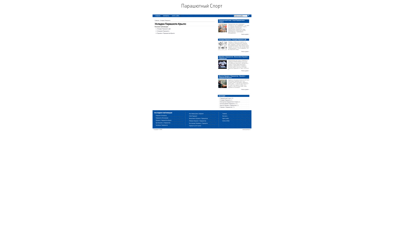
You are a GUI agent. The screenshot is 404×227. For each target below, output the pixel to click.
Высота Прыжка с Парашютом (228, 105)
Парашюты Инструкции (162, 118)
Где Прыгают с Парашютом (163, 122)
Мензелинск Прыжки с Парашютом (198, 118)
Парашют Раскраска (161, 115)
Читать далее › (245, 34)
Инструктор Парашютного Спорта (229, 101)
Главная (157, 15)
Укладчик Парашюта (163, 31)
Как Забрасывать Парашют (196, 113)
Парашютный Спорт (225, 98)
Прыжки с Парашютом (226, 107)
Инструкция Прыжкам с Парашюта (198, 123)
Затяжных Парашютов (162, 125)
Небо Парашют (193, 116)
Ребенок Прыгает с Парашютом (197, 120)
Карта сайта (175, 15)
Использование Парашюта (227, 103)
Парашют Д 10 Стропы (195, 125)
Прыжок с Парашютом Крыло (166, 33)
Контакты (166, 15)
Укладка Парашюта (165, 20)
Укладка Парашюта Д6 (164, 29)
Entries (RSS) (225, 120)
